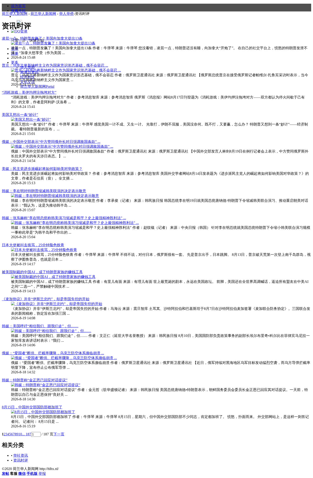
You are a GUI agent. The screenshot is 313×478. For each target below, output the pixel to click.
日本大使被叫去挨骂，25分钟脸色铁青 (33, 245)
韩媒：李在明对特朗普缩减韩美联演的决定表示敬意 (44, 191)
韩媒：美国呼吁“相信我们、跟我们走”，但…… (40, 326)
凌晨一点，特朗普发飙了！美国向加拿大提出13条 (42, 38)
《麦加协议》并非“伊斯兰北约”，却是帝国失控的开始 (45, 299)
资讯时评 (20, 460)
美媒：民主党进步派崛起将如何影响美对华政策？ (42, 169)
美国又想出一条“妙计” (20, 115)
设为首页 (18, 6)
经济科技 (27, 77)
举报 (42, 473)
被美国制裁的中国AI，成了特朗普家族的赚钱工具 (42, 272)
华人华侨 (66, 14)
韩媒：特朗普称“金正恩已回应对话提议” (34, 380)
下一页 (58, 434)
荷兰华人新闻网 (37, 86)
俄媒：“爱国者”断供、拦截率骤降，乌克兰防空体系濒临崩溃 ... (53, 353)
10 (20, 434)
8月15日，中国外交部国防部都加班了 (32, 407)
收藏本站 (18, 11)
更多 (14, 62)
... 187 (26, 434)
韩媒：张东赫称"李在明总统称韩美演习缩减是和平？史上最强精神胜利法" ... (64, 218)
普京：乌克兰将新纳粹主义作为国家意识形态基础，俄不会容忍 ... (55, 65)
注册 (14, 53)
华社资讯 (20, 455)
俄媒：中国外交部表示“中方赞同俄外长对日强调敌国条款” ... (51, 142)
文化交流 (27, 82)
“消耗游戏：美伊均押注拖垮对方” (29, 92)
